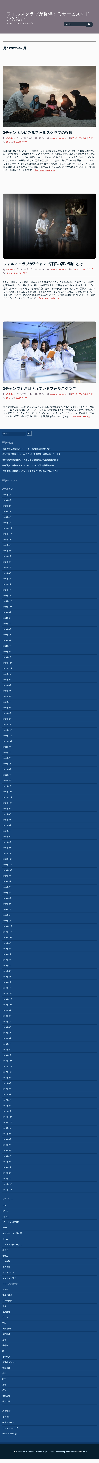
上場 (4, 1306)
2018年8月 (6, 1016)
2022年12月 (7, 730)
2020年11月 (7, 865)
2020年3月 (6, 909)
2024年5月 (6, 635)
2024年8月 (6, 618)
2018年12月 (7, 993)
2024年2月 (6, 652)
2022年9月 (6, 747)
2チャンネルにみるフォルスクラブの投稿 (37, 132)
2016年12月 (7, 1117)
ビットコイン (8, 1272)
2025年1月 (6, 590)
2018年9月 (6, 1010)
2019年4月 (6, 971)
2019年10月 (7, 937)
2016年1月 (6, 1178)
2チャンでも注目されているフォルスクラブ (39, 388)
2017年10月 (7, 1072)
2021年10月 (7, 803)
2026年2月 (6, 517)
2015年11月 (7, 1190)
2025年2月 (6, 584)
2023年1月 (6, 724)
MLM (4, 1228)
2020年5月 (6, 898)
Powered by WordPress (65, 1452)
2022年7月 (6, 758)
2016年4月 (6, 1162)
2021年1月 (6, 853)
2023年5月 (6, 702)
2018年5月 (6, 1033)
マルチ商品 (7, 1295)
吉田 (4, 1323)
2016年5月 (6, 1156)
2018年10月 (7, 1005)
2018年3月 (6, 1044)
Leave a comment (58, 138)
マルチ (5, 1289)
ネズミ (5, 1250)
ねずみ (5, 1256)
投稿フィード (8, 1422)
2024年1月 (6, 657)
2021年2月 (6, 848)
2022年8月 (6, 752)
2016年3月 (6, 1167)
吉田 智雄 (6, 1328)
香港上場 (6, 1396)
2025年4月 (6, 573)
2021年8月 (6, 814)
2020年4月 (6, 904)
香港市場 (6, 1401)
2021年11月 (7, 797)
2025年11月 (7, 534)
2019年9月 (6, 943)
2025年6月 (6, 562)
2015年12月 (7, 1184)
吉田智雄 (6, 1334)
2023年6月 (6, 696)
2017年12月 (7, 1061)
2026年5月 (6, 500)
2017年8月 (6, 1083)
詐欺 (4, 1373)
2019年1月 (6, 988)
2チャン (74, 138)
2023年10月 (7, 674)
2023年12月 (7, 663)
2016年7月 (6, 1145)
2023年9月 (6, 679)
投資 (4, 1340)
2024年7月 (6, 623)
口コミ (5, 1317)
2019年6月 (6, 960)
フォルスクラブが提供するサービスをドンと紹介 (48, 16)
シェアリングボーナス (12, 1244)
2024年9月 (6, 612)
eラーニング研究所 (10, 1222)
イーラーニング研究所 (12, 1233)
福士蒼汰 (6, 1368)
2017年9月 (6, 1078)
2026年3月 (6, 511)
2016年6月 (6, 1150)
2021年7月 (6, 820)
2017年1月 (6, 1111)
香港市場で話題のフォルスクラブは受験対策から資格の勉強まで (30, 460)
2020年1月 (6, 921)
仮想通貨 (6, 1312)
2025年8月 (6, 551)
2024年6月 (6, 629)
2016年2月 (6, 1173)
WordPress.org (9, 1434)
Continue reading (44, 170)
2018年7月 (6, 1021)
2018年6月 (6, 1027)
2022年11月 (7, 736)
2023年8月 (6, 685)
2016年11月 (7, 1122)
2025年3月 (6, 579)
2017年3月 (6, 1100)
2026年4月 (6, 506)
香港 (4, 1390)
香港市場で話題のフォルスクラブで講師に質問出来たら (26, 449)
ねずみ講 (6, 1261)
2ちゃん (5, 1216)
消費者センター (9, 1362)
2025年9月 (6, 545)
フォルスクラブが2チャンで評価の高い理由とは (43, 264)
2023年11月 (7, 668)
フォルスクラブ (86, 138)
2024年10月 (7, 607)
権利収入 (6, 1357)
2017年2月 (6, 1105)
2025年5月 (6, 567)
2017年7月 (6, 1089)
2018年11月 (7, 999)
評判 (4, 1379)
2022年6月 (6, 764)
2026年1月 (6, 523)
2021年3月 (6, 842)
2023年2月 (6, 719)
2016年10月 (7, 1128)
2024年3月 (6, 646)
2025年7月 (6, 556)
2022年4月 (6, 769)
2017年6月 (6, 1094)
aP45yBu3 (10, 138)
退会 (4, 1384)
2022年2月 (6, 780)
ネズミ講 (6, 1267)
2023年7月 (6, 691)
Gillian (84, 1452)
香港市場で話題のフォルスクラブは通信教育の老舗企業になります (31, 454)
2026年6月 (6, 495)
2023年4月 (6, 708)
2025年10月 (7, 539)
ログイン (6, 1417)
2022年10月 (7, 741)
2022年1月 (6, 786)
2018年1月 (6, 1055)
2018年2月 (6, 1049)
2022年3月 (6, 775)
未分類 (5, 1345)
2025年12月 (7, 528)
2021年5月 (6, 831)
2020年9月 (6, 876)
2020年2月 (6, 915)
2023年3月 (6, 713)
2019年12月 (7, 926)
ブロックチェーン (10, 1284)
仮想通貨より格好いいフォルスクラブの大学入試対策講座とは (29, 465)
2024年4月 (6, 640)
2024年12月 (7, 595)
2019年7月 (6, 954)
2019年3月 (6, 977)
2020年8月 (6, 881)
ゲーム (5, 1239)
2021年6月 (6, 825)
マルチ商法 (7, 1300)
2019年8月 (6, 949)
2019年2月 (6, 982)
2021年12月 (7, 792)
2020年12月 (7, 859)
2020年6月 (6, 892)
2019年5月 (6, 965)
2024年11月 (7, 601)
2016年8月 (6, 1139)
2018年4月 (6, 1038)
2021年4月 (6, 836)
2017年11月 (7, 1066)
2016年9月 (6, 1134)
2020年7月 (6, 887)
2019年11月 (7, 932)
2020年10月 (7, 870)
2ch (4, 1205)
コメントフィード (10, 1428)
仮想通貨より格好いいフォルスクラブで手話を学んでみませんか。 (31, 471)
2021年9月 (6, 808)
